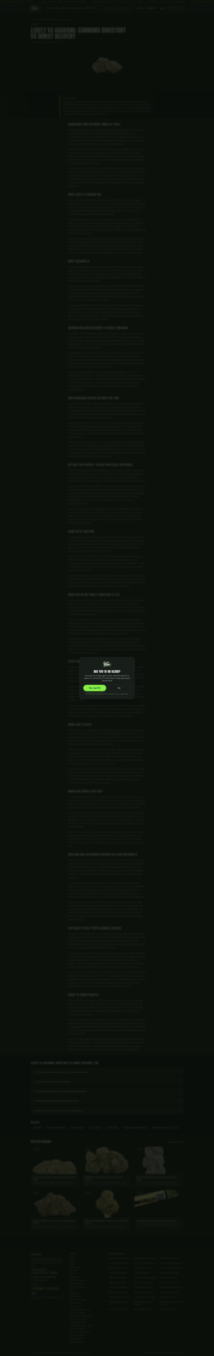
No (119, 688)
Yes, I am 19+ (95, 688)
